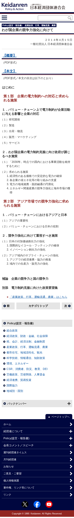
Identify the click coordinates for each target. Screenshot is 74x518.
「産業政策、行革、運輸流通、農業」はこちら (38, 296)
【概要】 (10, 55)
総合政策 (12, 330)
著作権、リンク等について (18, 487)
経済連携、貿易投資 (19, 380)
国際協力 (12, 385)
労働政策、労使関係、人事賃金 (26, 374)
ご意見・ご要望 (12, 473)
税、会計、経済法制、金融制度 (26, 341)
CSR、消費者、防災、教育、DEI (27, 369)
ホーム (7, 424)
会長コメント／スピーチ (18, 445)
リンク (7, 494)
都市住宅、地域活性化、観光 (24, 352)
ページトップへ (60, 416)
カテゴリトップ (38, 305)
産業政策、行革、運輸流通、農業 (27, 347)
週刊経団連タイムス (15, 452)
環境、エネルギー (18, 363)
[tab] (11, 17)
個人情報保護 (11, 480)
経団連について (13, 431)
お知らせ (8, 466)
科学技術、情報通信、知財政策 (26, 358)
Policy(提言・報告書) (20, 323)
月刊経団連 (9, 459)
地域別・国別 (15, 390)
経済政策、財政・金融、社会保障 (27, 336)
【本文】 (10, 71)
